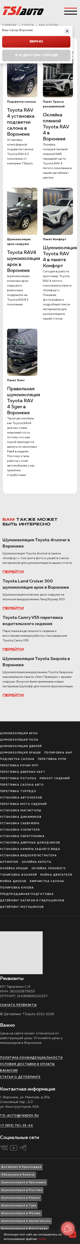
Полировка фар (58, 753)
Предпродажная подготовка (27, 894)
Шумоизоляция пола (19, 740)
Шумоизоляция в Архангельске (26, 1221)
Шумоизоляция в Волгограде (24, 1228)
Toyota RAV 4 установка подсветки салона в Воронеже (21, 122)
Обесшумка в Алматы (18, 1174)
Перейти (13, 571)
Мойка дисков (13, 881)
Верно (36, 41)
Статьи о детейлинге (20, 1077)
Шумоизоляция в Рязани (20, 1198)
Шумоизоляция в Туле (18, 1205)
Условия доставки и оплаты (27, 1064)
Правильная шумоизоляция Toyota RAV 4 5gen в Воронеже (23, 401)
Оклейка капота (36, 862)
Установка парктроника (22, 836)
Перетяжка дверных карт (22, 772)
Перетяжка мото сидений (23, 804)
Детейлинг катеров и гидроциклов (32, 900)
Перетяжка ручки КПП (19, 765)
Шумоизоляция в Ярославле (23, 1182)
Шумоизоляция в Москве (21, 1213)
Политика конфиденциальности (31, 1057)
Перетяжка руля (52, 759)
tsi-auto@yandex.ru (19, 1115)
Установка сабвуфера (19, 823)
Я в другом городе (36, 55)
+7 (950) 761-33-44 (16, 1125)
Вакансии (9, 1070)
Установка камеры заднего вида (30, 849)
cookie (42, 1239)
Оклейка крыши (14, 868)
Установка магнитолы (20, 810)
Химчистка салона (47, 881)
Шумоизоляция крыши (20, 753)
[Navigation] (70, 11)
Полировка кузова (17, 888)
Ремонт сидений (55, 778)
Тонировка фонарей (18, 875)
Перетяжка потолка (18, 778)
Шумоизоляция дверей (21, 746)
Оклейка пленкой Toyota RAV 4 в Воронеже (56, 127)
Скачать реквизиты (18, 1005)
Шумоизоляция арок (19, 733)
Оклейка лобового (49, 868)
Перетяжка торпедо (18, 791)
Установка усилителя (20, 830)
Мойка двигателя (56, 875)
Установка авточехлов (21, 798)
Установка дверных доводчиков (30, 843)
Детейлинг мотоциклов (22, 907)
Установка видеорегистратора (28, 855)
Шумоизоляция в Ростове (21, 1190)
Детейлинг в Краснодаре (21, 1167)
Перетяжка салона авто (22, 785)
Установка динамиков (20, 817)
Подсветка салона (17, 759)
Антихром (9, 862)
